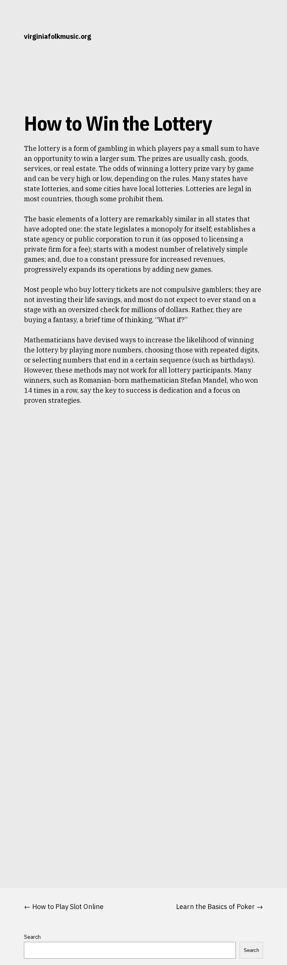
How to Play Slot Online (68, 906)
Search (32, 936)
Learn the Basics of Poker (215, 906)
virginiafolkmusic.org (57, 36)
